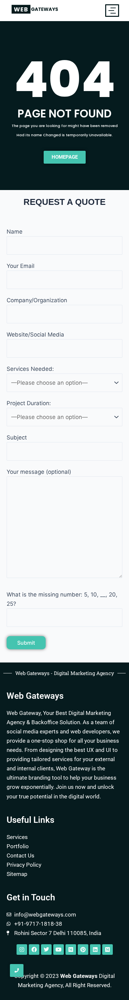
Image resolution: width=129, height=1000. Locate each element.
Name (14, 231)
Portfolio (18, 846)
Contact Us (20, 855)
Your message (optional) (39, 471)
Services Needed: (30, 369)
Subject (17, 437)
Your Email (20, 266)
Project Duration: (29, 403)
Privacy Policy (24, 864)
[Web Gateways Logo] (35, 9)
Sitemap (17, 874)
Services (17, 837)
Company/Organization (37, 300)
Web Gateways (79, 976)
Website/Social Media (35, 334)
